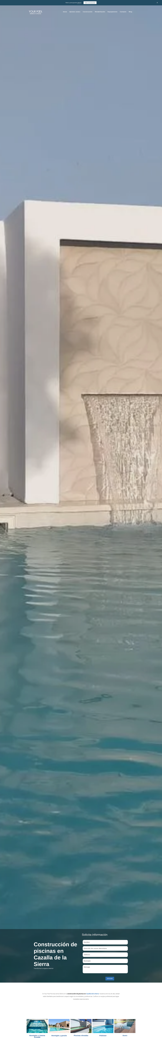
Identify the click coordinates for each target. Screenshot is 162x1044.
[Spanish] (126, 6)
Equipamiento (112, 11)
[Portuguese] (132, 6)
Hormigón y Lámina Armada (37, 1036)
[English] (129, 6)
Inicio (65, 11)
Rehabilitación (100, 11)
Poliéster (103, 1036)
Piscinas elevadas (81, 1035)
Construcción (87, 11)
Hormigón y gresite (59, 1036)
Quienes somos (75, 11)
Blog (130, 11)
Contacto (123, 11)
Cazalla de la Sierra (92, 994)
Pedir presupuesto (90, 2)
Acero (125, 1035)
